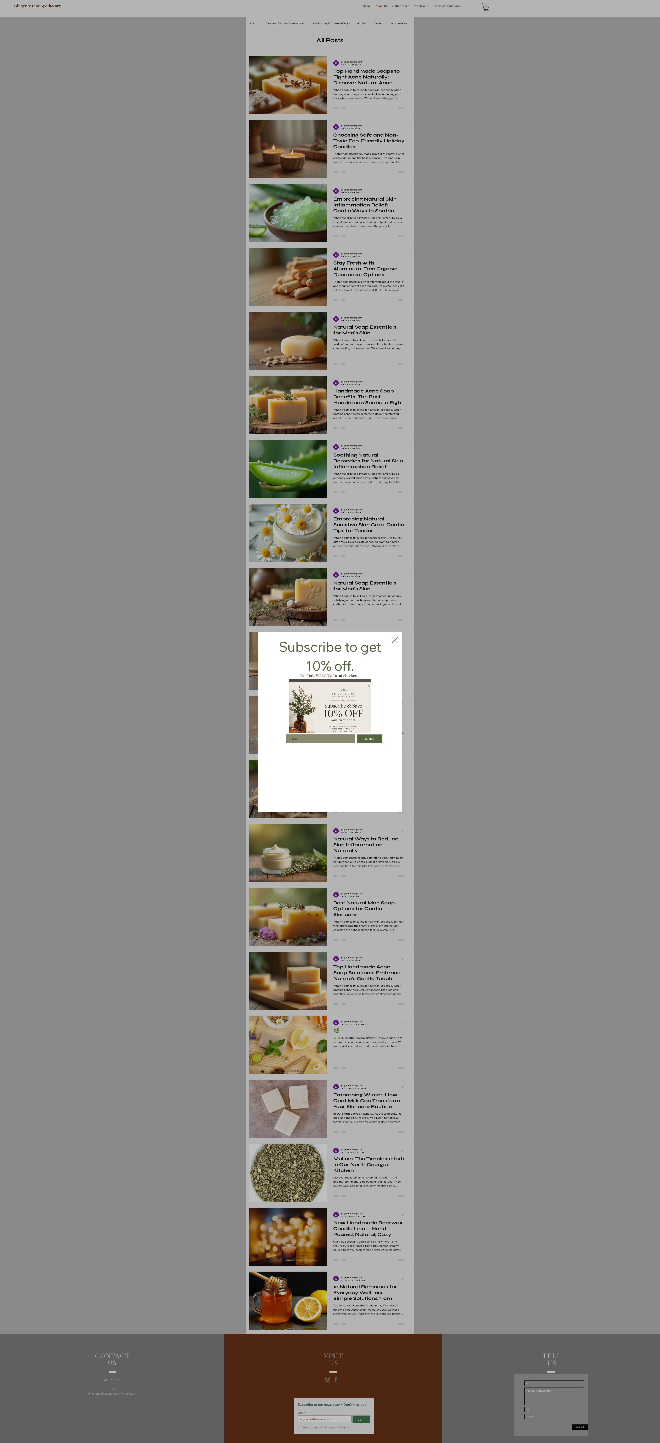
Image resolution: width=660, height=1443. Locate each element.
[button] (395, 640)
